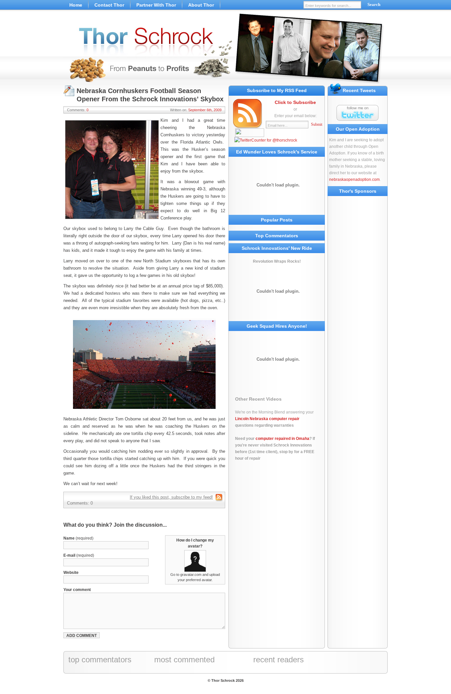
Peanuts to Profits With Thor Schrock (225, 49)
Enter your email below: (295, 116)
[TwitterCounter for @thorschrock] (265, 140)
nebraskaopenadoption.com (354, 179)
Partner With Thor (156, 5)
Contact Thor (109, 5)
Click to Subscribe (295, 102)
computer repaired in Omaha (282, 438)
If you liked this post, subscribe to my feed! (171, 497)
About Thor (201, 5)
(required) (78, 538)
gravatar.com (190, 575)
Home (75, 5)
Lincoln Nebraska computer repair (267, 418)
